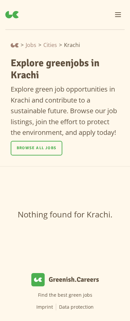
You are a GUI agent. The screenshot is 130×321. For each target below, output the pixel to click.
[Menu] (118, 14)
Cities (50, 45)
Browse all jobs (36, 148)
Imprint (44, 307)
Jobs (31, 45)
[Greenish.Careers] (12, 14)
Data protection (76, 307)
